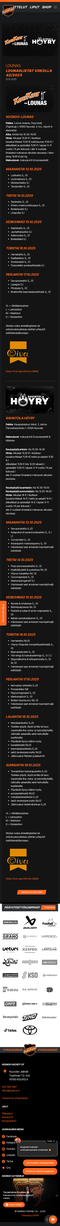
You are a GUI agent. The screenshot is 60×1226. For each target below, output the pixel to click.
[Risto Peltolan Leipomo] (49, 1004)
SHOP (46, 7)
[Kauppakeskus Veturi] (10, 949)
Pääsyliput (7, 1113)
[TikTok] (10, 1030)
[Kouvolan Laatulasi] (49, 949)
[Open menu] (55, 7)
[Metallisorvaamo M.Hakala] (10, 989)
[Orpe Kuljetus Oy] (10, 1003)
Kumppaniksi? (9, 1120)
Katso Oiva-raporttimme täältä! (22, 371)
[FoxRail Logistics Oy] (49, 922)
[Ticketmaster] (49, 1017)
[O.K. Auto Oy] (30, 989)
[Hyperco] (49, 936)
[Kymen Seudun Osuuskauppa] (30, 975)
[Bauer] (30, 922)
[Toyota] (30, 1030)
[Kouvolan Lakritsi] (10, 962)
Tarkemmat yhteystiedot (15, 1098)
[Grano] (10, 936)
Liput (34, 7)
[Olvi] (49, 989)
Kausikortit (7, 1117)
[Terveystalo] (10, 1017)
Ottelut (19, 7)
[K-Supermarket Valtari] (10, 975)
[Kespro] (30, 949)
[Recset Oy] (30, 1004)
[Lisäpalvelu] (49, 975)
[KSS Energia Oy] (49, 962)
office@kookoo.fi (11, 1090)
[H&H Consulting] (30, 936)
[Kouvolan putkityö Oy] (30, 962)
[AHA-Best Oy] (10, 922)
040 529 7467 (9, 1086)
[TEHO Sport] (30, 1017)
